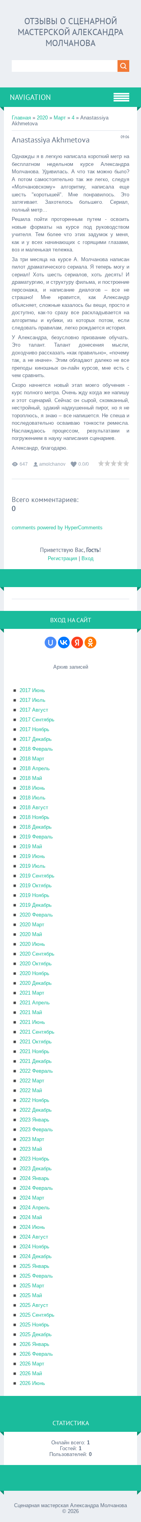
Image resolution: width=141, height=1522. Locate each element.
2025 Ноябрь (34, 1325)
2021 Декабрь (36, 1061)
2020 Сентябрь (37, 954)
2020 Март (32, 924)
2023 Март (32, 1139)
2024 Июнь (32, 1227)
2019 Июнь (32, 856)
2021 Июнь (32, 1022)
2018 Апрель (35, 768)
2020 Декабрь (36, 983)
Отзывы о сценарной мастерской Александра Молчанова (70, 32)
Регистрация (62, 558)
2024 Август (34, 1237)
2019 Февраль (36, 837)
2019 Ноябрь (34, 895)
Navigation (30, 97)
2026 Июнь (32, 1383)
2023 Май (31, 1149)
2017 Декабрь (36, 739)
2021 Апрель (35, 1003)
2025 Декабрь (36, 1334)
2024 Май (31, 1217)
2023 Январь (34, 1120)
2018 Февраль (36, 749)
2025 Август (34, 1305)
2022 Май (31, 1090)
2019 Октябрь (36, 885)
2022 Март (32, 1081)
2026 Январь (34, 1344)
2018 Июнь (32, 788)
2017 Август (34, 710)
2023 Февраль (36, 1129)
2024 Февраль (36, 1188)
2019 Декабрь (36, 905)
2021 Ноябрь (34, 1051)
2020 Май (31, 934)
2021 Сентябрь (37, 1032)
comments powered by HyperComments (57, 527)
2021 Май (31, 1012)
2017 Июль (32, 700)
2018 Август (34, 807)
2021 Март (32, 993)
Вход (87, 558)
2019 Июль (32, 866)
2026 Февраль (36, 1354)
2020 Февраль (36, 915)
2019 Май (31, 846)
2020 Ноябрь (34, 973)
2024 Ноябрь (34, 1247)
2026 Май (31, 1373)
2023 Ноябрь (34, 1159)
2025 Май (31, 1295)
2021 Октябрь (36, 1042)
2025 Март (32, 1286)
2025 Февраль (36, 1276)
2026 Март (32, 1364)
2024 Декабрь (36, 1256)
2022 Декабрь (36, 1110)
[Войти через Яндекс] (77, 642)
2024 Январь (34, 1178)
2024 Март (32, 1198)
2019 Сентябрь (37, 876)
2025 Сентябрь (37, 1315)
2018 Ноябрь (34, 817)
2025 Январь (34, 1266)
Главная (21, 118)
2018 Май (31, 778)
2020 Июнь (32, 944)
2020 (42, 118)
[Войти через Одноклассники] (90, 642)
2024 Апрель (35, 1207)
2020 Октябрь (36, 964)
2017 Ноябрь (34, 729)
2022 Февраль (36, 1071)
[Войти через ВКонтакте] (64, 642)
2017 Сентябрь (37, 720)
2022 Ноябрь (34, 1100)
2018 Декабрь (36, 827)
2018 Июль (32, 798)
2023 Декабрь (36, 1168)
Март (60, 118)
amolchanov (52, 464)
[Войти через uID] (50, 642)
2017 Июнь (32, 690)
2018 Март (32, 759)
